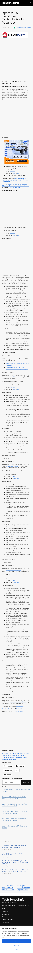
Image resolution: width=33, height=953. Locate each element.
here (6, 359)
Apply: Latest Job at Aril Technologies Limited (14, 827)
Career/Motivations (16, 180)
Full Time (12, 171)
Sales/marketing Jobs (9, 759)
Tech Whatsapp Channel (21, 186)
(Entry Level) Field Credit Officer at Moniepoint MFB (12, 854)
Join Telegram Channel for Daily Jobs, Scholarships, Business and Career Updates (17, 368)
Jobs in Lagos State (8, 757)
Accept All (16, 941)
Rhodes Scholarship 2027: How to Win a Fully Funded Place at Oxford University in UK (15, 870)
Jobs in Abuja (20, 755)
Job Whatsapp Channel (12, 184)
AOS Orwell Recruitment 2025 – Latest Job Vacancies (16, 790)
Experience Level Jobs (9, 754)
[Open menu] (30, 3)
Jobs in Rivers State (21, 757)
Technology (6, 180)
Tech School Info (10, 2)
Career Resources (18, 711)
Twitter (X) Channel (14, 187)
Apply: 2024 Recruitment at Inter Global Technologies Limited (15, 805)
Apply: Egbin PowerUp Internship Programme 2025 (23, 888)
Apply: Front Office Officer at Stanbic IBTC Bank (8, 888)
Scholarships (21, 178)
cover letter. (19, 708)
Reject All (16, 949)
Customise (16, 945)
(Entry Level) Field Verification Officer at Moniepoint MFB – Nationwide (14, 846)
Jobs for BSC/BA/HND (8, 755)
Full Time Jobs (21, 754)
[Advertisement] (16, 62)
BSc (15, 173)
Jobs (15, 178)
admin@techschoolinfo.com (23, 27)
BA (13, 173)
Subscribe (26, 782)
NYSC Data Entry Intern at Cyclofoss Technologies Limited (14, 819)
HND (18, 173)
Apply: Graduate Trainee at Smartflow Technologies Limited (14, 812)
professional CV (20, 706)
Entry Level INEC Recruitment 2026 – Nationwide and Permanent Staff (14, 797)
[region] (16, 939)
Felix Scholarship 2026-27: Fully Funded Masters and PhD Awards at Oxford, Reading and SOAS (15, 862)
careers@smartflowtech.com (13, 377)
